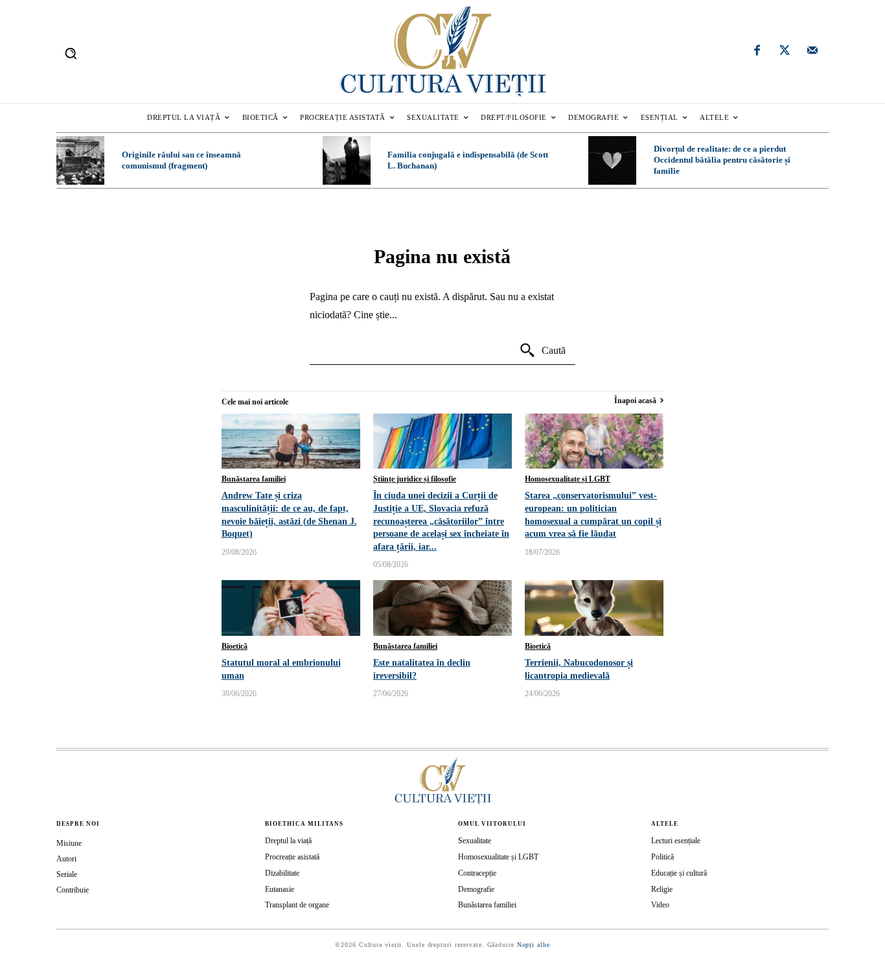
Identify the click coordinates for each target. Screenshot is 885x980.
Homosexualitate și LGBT (567, 479)
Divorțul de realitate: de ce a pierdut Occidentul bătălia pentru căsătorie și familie (722, 160)
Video (660, 904)
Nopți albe (533, 944)
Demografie (476, 889)
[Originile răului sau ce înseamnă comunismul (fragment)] (80, 160)
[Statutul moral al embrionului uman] (291, 608)
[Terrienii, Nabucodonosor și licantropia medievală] (594, 608)
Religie (661, 889)
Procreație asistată (292, 856)
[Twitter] (784, 52)
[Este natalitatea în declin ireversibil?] (442, 608)
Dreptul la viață (288, 840)
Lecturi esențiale (675, 840)
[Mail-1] (812, 52)
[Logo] (442, 51)
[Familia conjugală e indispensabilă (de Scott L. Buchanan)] (347, 160)
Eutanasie (279, 889)
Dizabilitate (282, 873)
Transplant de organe (297, 904)
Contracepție (477, 873)
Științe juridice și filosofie (414, 479)
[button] (70, 53)
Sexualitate (474, 840)
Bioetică (234, 646)
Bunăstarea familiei (254, 479)
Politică (662, 856)
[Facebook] (757, 52)
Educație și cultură (679, 873)
